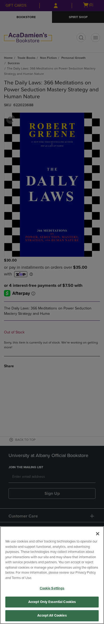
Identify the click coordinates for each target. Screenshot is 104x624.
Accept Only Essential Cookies (52, 602)
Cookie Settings (52, 588)
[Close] (97, 534)
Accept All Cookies (51, 615)
